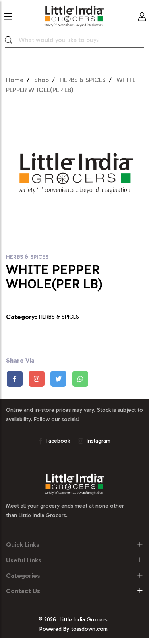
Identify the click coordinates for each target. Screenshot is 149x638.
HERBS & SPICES (83, 80)
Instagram (98, 440)
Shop (41, 80)
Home (14, 80)
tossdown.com (89, 629)
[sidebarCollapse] (8, 15)
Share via (20, 360)
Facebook (58, 440)
